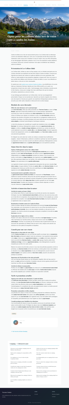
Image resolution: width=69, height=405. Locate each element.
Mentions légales (55, 394)
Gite (36, 5)
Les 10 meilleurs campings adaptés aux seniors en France (21, 380)
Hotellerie (48, 5)
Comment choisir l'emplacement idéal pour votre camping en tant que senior (21, 371)
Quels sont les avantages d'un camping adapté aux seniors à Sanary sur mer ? (47, 376)
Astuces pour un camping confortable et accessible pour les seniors (21, 362)
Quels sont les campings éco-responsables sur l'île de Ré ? (21, 353)
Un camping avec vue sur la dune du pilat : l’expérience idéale (20, 358)
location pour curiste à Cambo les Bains (31, 84)
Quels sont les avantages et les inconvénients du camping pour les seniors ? (46, 371)
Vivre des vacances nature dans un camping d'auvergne (45, 353)
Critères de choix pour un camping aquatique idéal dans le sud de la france (47, 349)
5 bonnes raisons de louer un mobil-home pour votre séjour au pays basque (46, 367)
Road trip (54, 5)
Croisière (31, 5)
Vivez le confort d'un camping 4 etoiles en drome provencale (46, 362)
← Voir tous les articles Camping (19, 331)
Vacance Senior (6, 392)
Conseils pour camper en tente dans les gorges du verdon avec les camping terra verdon (21, 367)
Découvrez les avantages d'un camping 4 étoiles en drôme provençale (21, 376)
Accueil (6, 5)
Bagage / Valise (12, 5)
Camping (26, 5)
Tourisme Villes (61, 5)
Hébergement (41, 5)
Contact (54, 396)
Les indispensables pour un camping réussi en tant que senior (47, 358)
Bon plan (20, 5)
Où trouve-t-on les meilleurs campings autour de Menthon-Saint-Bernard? (21, 349)
